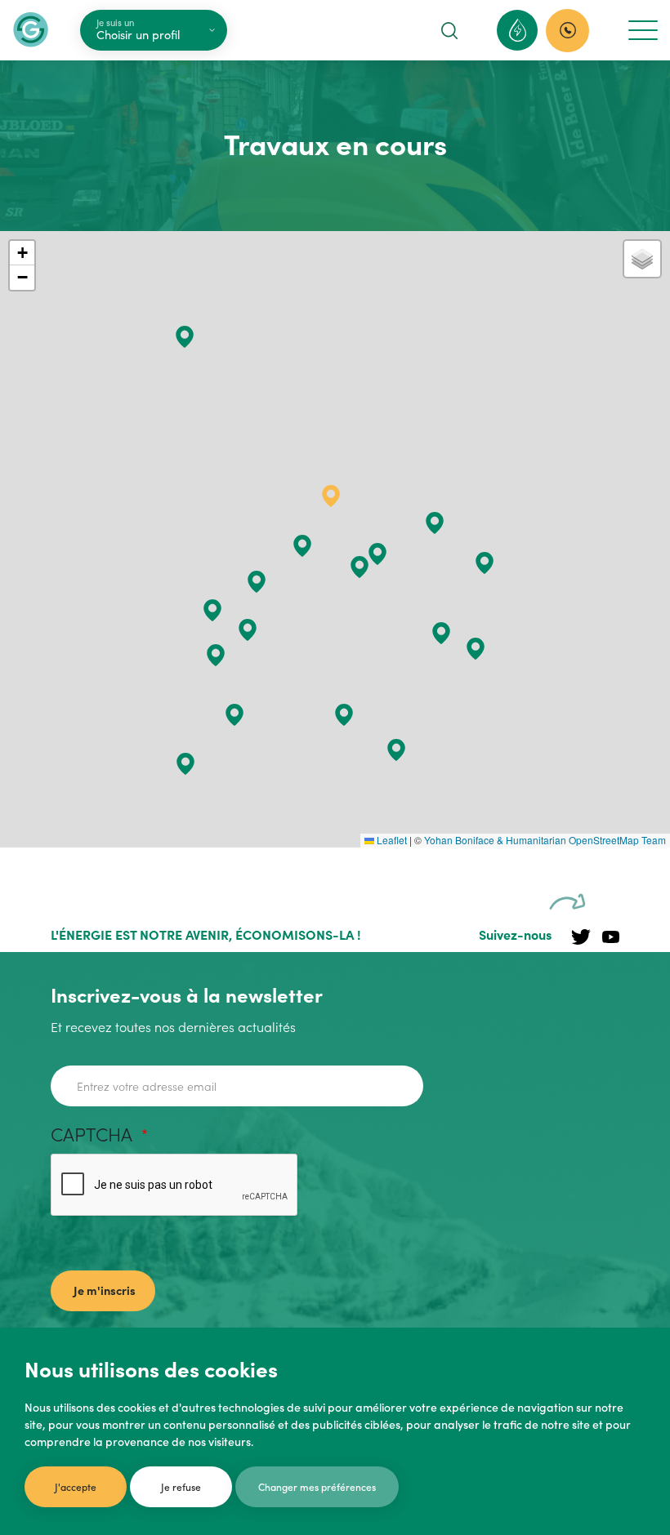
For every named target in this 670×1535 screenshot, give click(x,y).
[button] (212, 610)
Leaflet (390, 840)
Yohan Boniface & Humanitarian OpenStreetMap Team (545, 840)
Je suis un (115, 22)
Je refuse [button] (181, 1486)
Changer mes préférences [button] (317, 1486)
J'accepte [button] (75, 1486)
